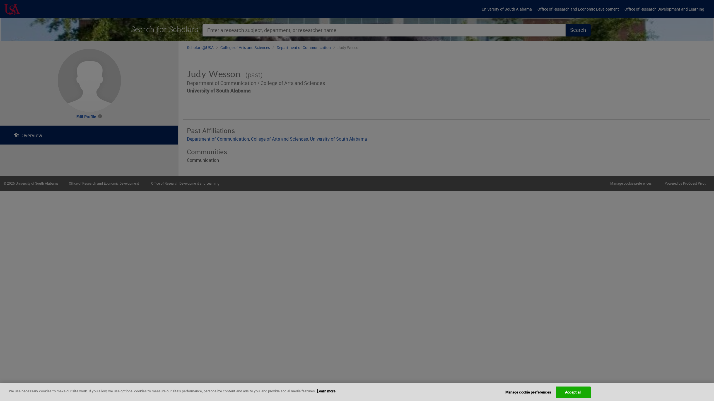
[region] (357, 392)
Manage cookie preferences (528, 392)
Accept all (573, 392)
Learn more (326, 390)
